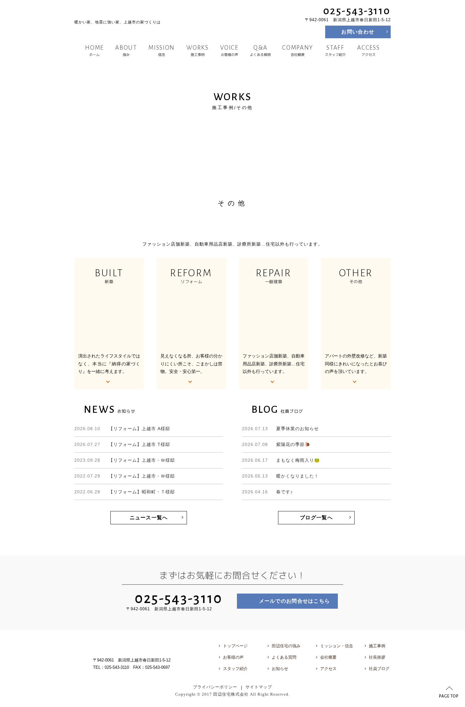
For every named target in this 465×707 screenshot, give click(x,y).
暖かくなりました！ (280, 475)
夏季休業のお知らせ (280, 428)
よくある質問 (260, 50)
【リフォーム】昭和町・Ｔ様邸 (124, 491)
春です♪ (267, 491)
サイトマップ (258, 687)
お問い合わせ (357, 31)
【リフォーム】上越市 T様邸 (122, 444)
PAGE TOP (449, 696)
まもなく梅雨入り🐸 (281, 460)
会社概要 (297, 50)
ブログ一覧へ (316, 517)
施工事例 (197, 50)
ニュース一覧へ (149, 517)
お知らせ (280, 668)
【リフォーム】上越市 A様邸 (122, 428)
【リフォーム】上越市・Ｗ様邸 (124, 460)
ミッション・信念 (336, 645)
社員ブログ (379, 668)
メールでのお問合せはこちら (294, 601)
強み (126, 50)
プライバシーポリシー (215, 687)
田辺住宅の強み (286, 645)
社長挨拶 (377, 657)
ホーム (94, 50)
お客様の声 (229, 50)
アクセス (368, 50)
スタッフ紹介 (335, 50)
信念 (162, 50)
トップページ (235, 645)
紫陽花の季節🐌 (276, 444)
